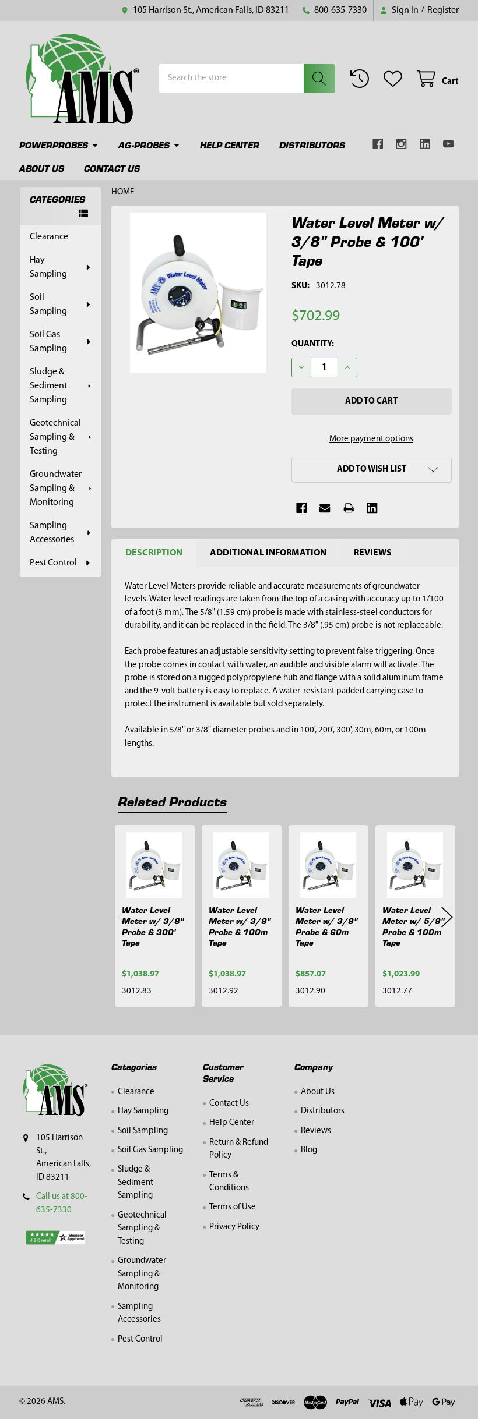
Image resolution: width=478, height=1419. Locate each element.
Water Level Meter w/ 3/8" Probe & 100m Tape (239, 926)
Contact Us (112, 168)
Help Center (229, 145)
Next (447, 917)
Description (153, 553)
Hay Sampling (48, 267)
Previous (123, 917)
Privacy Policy (234, 1227)
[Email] (325, 508)
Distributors (312, 145)
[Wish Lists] (395, 79)
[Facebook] (378, 144)
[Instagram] (401, 144)
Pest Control (53, 563)
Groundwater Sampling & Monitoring (56, 488)
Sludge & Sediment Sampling (48, 386)
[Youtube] (448, 144)
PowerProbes (53, 145)
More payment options (371, 439)
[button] (371, 470)
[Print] (349, 508)
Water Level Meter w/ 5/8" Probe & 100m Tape (413, 926)
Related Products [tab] (172, 801)
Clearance (49, 237)
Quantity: (312, 344)
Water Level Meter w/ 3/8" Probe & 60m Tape (326, 926)
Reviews (373, 553)
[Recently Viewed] (362, 79)
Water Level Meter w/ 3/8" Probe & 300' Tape (153, 926)
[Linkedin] (425, 144)
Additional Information (268, 553)
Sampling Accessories (52, 532)
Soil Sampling (48, 304)
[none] (198, 293)
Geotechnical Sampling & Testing (55, 437)
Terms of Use (232, 1207)
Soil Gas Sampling (48, 341)
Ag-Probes (144, 145)
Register (443, 10)
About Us (41, 168)
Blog (309, 1150)
